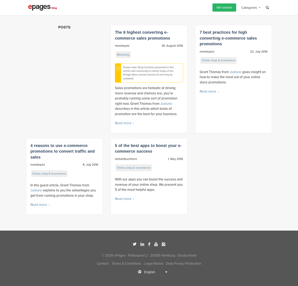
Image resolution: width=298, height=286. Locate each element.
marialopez (122, 45)
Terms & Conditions (126, 263)
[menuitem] (224, 7)
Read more (123, 123)
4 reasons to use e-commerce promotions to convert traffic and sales (62, 151)
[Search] (267, 7)
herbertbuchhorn (126, 159)
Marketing (123, 54)
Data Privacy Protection (183, 263)
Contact (102, 263)
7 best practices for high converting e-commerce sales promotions (228, 38)
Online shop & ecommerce (218, 60)
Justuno (166, 103)
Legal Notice (154, 263)
